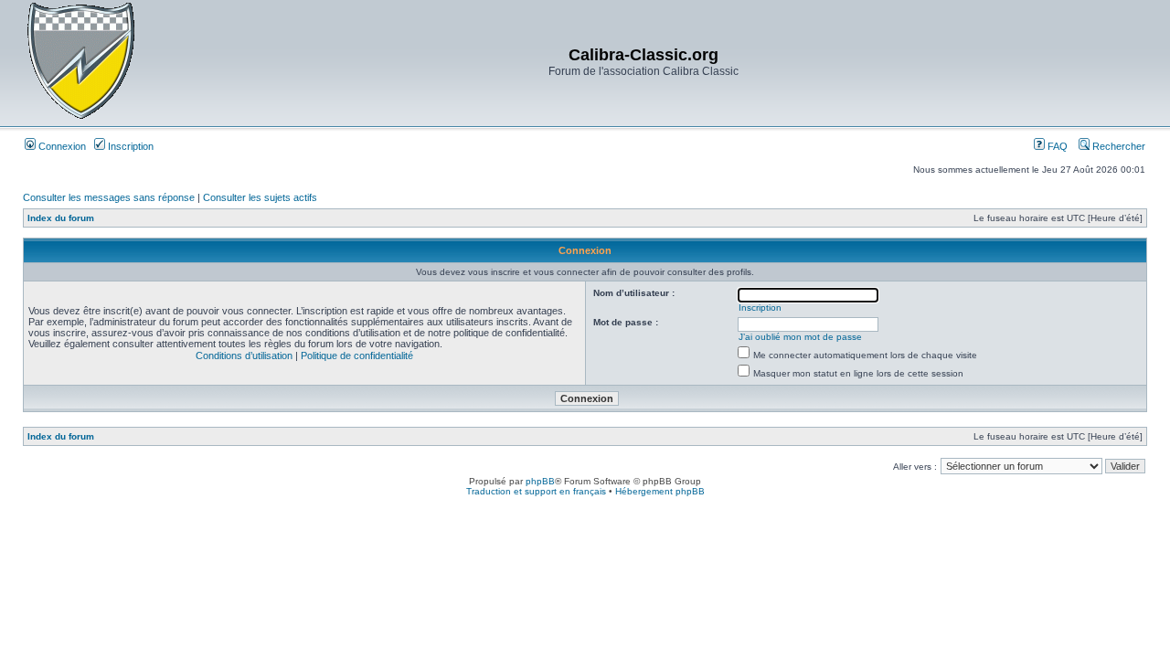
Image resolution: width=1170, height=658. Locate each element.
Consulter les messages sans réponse (109, 197)
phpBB (540, 481)
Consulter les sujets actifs (260, 197)
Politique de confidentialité (357, 355)
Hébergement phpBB (660, 491)
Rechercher (1117, 146)
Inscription (129, 146)
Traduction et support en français (536, 491)
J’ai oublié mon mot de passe (800, 337)
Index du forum (60, 218)
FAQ (1056, 146)
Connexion (61, 146)
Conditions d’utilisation (244, 355)
